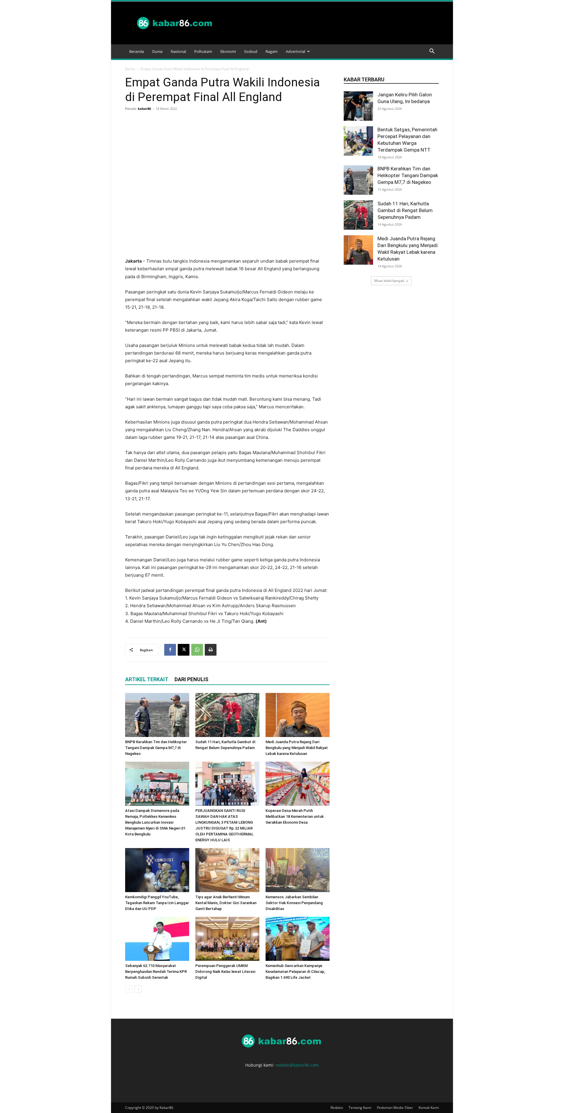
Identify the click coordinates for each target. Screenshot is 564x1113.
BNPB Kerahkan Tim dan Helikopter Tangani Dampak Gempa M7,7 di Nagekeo (156, 748)
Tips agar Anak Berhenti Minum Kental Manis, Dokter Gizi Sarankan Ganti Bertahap (225, 903)
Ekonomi (228, 51)
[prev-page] (128, 989)
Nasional (178, 51)
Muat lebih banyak (389, 280)
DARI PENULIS (191, 679)
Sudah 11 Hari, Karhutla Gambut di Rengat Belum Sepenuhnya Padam (405, 210)
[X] (183, 650)
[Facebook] (170, 650)
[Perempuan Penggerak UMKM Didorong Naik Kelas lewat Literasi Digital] (227, 939)
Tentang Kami (360, 1107)
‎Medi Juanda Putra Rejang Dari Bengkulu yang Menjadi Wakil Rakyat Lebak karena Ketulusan (297, 748)
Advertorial (295, 51)
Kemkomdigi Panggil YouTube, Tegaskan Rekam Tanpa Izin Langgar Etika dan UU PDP (157, 903)
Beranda (136, 51)
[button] (432, 52)
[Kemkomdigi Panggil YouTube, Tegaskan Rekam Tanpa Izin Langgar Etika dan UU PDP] (157, 870)
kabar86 (144, 108)
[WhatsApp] (197, 650)
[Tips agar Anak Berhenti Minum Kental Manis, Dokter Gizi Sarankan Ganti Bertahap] (227, 870)
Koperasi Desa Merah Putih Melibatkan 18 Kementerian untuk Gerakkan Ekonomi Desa (295, 816)
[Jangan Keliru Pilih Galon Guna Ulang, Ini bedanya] (358, 106)
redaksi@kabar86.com (297, 1065)
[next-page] (138, 989)
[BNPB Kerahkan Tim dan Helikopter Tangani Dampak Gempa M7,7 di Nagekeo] (157, 715)
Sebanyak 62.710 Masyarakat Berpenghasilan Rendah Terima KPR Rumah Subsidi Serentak (156, 971)
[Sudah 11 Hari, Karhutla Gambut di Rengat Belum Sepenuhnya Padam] (227, 715)
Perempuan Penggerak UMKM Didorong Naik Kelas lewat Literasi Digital (225, 971)
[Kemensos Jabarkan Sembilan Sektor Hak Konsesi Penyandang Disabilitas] (298, 870)
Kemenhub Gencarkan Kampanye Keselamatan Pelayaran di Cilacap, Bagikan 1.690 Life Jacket (295, 971)
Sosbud (250, 51)
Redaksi (336, 1107)
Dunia (157, 51)
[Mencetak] (210, 650)
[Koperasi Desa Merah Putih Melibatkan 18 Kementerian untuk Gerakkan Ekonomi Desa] (298, 784)
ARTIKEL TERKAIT (146, 679)
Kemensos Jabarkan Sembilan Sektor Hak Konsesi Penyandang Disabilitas (294, 903)
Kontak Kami (429, 1107)
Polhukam (203, 51)
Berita (130, 68)
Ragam (272, 51)
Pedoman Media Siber (395, 1107)
